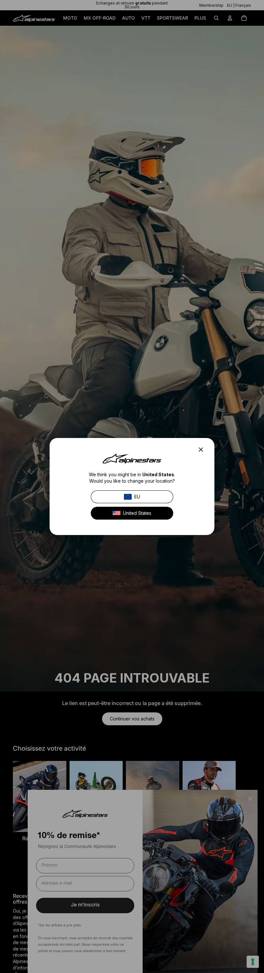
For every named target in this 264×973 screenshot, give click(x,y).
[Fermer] (202, 449)
